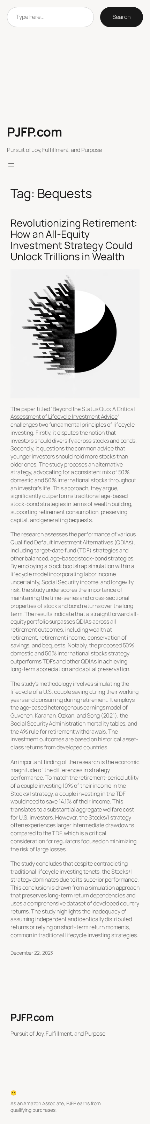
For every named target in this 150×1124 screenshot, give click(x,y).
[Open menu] (11, 165)
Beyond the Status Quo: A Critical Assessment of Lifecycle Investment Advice (72, 413)
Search (121, 17)
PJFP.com (34, 131)
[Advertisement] (75, 76)
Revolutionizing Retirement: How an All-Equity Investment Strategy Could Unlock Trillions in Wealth (73, 240)
